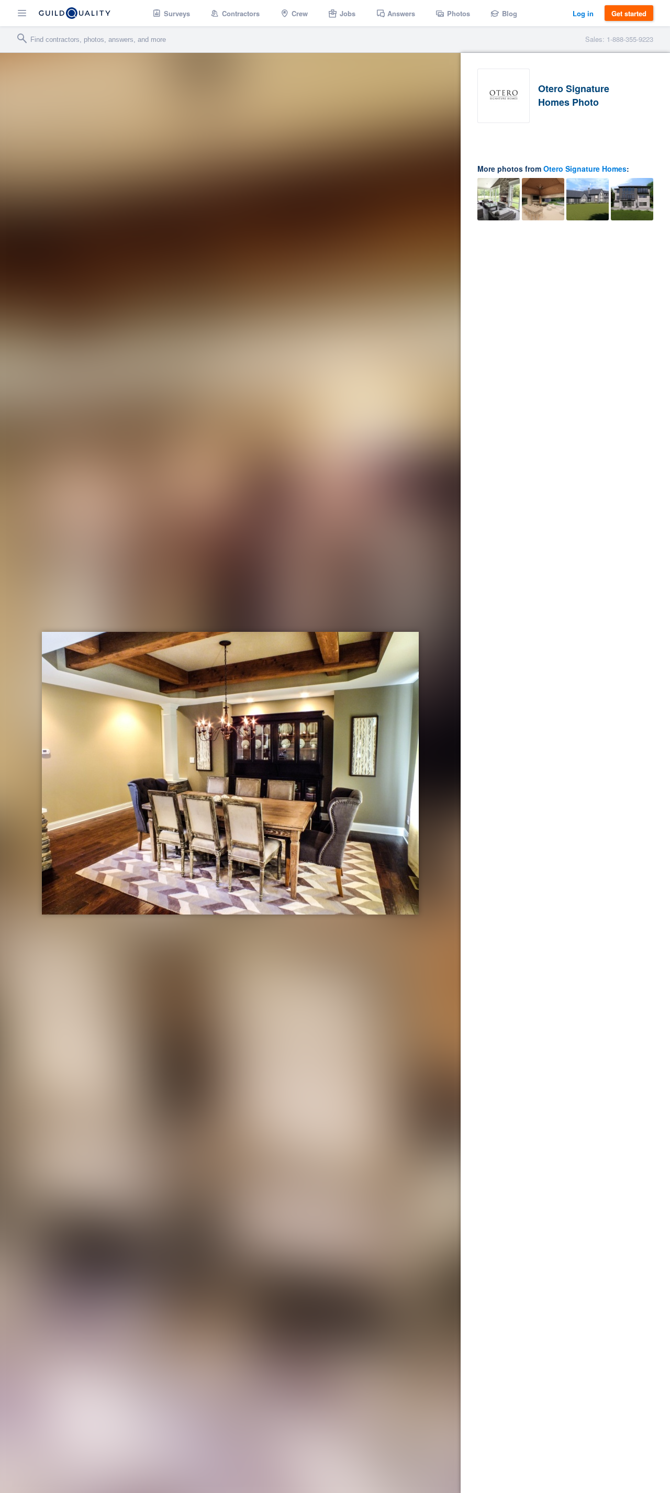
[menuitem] (171, 13)
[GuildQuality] (75, 13)
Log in (583, 13)
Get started (628, 13)
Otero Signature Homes (585, 168)
